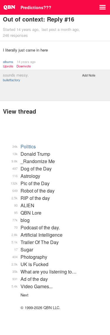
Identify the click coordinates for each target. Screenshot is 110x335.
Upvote (8, 66)
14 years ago (26, 61)
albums (8, 61)
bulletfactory (11, 79)
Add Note (88, 75)
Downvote (23, 66)
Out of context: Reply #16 (38, 19)
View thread (19, 111)
